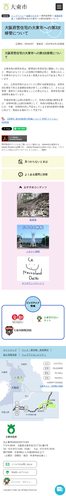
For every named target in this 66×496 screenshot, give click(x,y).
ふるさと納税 (33, 251)
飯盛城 (33, 219)
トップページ (17, 16)
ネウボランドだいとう (33, 283)
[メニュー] (59, 6)
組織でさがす (32, 16)
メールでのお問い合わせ (22, 464)
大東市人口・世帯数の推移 (51, 386)
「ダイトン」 (22, 482)
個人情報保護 (10, 354)
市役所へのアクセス (20, 472)
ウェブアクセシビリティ (34, 354)
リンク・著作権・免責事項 (35, 350)
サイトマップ (10, 350)
